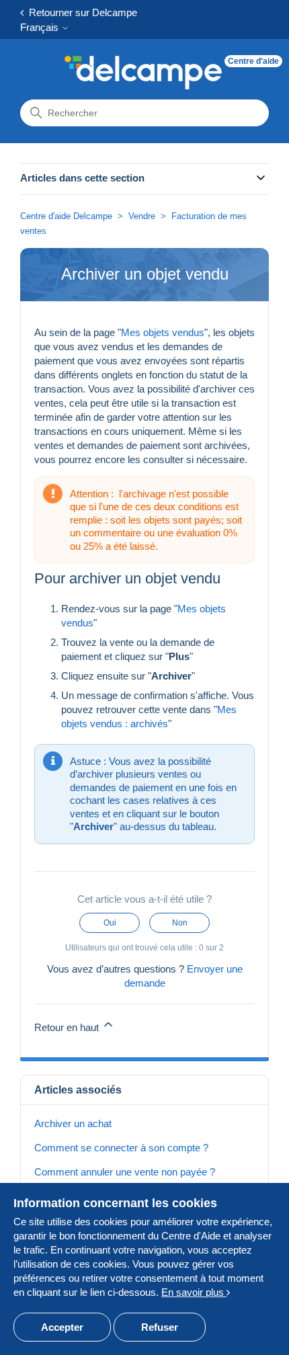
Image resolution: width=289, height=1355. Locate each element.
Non (180, 923)
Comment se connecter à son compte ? (121, 1147)
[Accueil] (143, 72)
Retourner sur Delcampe (80, 12)
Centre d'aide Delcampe (67, 216)
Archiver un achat (73, 1123)
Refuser (159, 1327)
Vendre (141, 216)
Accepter (62, 1327)
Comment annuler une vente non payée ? (124, 1172)
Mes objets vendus (162, 332)
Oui (110, 923)
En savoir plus (193, 1292)
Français (40, 27)
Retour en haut (67, 1027)
